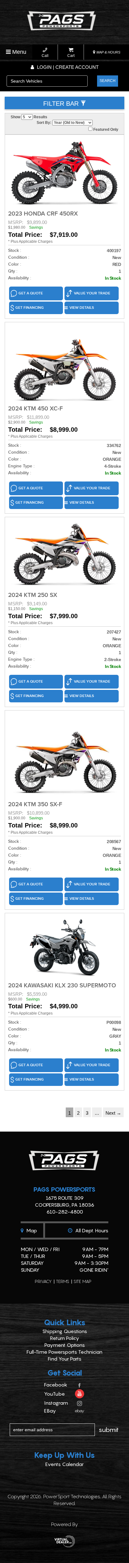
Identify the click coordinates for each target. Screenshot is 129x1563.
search (108, 81)
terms (62, 1281)
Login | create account (67, 67)
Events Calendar (64, 1464)
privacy (43, 1281)
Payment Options (64, 1345)
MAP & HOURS (107, 52)
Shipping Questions (64, 1331)
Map (31, 1230)
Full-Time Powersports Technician (64, 1352)
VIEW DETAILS (82, 307)
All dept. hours (91, 1230)
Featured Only (105, 129)
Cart (71, 55)
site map (82, 1281)
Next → (113, 1113)
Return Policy (64, 1338)
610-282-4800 (64, 1212)
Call (45, 55)
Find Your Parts (64, 1359)
